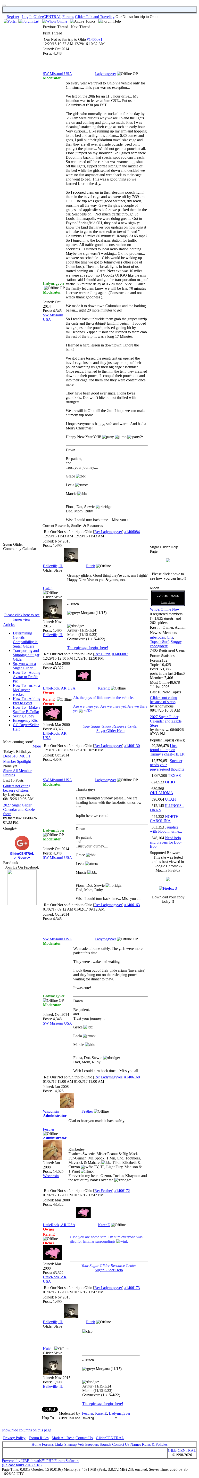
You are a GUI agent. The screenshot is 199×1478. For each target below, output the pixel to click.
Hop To (48, 1418)
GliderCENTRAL (47, 17)
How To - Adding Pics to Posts (26, 701)
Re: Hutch (102, 654)
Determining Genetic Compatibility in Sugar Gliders (25, 639)
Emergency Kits (25, 720)
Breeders (92, 1444)
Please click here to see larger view (22, 617)
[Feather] (67, 1106)
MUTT (25, 756)
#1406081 (94, 39)
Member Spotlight (17, 761)
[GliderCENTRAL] (22, 904)
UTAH (170, 799)
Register (13, 17)
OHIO (170, 782)
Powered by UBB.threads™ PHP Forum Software (40, 1461)
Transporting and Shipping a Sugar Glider (26, 655)
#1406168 (132, 1077)
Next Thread (80, 27)
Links (59, 1444)
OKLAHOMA (161, 793)
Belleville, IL (53, 566)
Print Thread (52, 33)
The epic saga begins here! (87, 648)
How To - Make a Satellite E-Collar (26, 709)
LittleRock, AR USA (59, 688)
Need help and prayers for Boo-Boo (166, 842)
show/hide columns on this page (26, 1430)
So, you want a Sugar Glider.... (24, 666)
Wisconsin (51, 1111)
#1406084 (132, 532)
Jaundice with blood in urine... (166, 829)
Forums (68, 17)
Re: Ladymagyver (108, 532)
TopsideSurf (159, 642)
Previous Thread (55, 27)
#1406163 (132, 905)
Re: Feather (103, 1191)
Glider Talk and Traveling (95, 17)
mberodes (157, 637)
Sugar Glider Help (110, 731)
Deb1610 (10, 756)
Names (135, 1444)
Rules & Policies (154, 1444)
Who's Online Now (165, 609)
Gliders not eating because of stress (16, 788)
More (37, 746)
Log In (27, 17)
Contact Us (84, 1438)
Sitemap (70, 1444)
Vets (81, 1444)
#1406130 (132, 746)
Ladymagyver (105, 74)
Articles (9, 625)
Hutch (90, 566)
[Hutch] (71, 561)
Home (36, 1444)
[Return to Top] (4, 5)
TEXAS (174, 775)
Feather (87, 1111)
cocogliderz (159, 646)
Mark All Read (63, 1438)
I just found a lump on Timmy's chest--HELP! (167, 750)
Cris (170, 637)
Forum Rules (39, 1438)
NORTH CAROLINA (164, 818)
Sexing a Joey (23, 716)
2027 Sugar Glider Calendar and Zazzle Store (19, 809)
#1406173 (132, 1288)
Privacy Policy (14, 1438)
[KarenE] (83, 680)
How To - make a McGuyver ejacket (26, 689)
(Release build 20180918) (21, 1465)
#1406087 (120, 654)
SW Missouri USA (57, 74)
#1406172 (122, 1191)
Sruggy (176, 642)
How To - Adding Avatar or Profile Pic (26, 676)
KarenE (104, 688)
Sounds (105, 1444)
